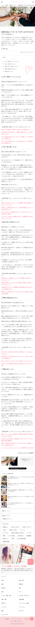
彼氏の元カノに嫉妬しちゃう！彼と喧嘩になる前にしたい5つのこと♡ (17, 279)
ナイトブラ (5, 532)
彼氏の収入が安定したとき (11, 66)
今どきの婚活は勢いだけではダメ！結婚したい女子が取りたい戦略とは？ (17, 137)
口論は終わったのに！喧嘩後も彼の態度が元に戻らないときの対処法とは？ (17, 288)
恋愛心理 (21, 584)
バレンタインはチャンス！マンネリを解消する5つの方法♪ (17, 448)
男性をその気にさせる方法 (18, 532)
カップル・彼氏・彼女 (6, 595)
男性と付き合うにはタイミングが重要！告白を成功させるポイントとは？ (17, 203)
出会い (2, 591)
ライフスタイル (4, 614)
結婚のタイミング (7, 518)
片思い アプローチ (27, 527)
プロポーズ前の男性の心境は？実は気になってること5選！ (16, 364)
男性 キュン (5, 538)
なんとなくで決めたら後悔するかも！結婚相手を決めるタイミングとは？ (17, 217)
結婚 (2, 584)
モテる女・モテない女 (24, 595)
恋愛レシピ (17, 2)
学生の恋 (3, 587)
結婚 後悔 (29, 535)
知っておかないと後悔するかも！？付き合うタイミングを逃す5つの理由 (17, 213)
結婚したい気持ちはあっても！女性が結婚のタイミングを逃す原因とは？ (17, 208)
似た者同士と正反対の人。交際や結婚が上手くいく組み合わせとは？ (17, 133)
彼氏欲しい (5, 527)
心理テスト (3, 603)
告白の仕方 (20, 535)
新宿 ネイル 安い (13, 529)
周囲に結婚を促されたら (11, 69)
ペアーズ (29, 532)
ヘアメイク (3, 607)
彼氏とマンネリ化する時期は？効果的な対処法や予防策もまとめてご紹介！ (17, 435)
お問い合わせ (27, 619)
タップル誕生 (12, 535)
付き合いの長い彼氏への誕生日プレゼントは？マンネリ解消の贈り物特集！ (17, 439)
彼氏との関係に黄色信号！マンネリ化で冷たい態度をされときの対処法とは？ (17, 444)
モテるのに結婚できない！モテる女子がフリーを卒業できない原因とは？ (17, 142)
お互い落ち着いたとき (10, 64)
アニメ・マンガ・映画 (24, 603)
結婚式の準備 (6, 541)
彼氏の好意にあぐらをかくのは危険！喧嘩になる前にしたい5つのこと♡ (17, 283)
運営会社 (7, 619)
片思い (2, 580)
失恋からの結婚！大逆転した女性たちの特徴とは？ (15, 129)
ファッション (22, 607)
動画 (2, 610)
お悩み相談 (21, 599)
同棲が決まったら (9, 71)
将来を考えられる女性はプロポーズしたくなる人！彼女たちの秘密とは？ (17, 357)
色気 (4, 535)
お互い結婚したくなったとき (12, 61)
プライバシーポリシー (16, 619)
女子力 (4, 529)
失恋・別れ (21, 580)
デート (20, 591)
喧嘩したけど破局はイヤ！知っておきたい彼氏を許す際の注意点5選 (17, 292)
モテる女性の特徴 (21, 538)
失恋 (13, 538)
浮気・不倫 (3, 599)
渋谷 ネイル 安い (15, 527)
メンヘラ (23, 529)
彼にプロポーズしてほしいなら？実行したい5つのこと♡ (17, 361)
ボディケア (21, 610)
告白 (20, 587)
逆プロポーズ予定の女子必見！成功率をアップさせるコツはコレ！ (17, 352)
